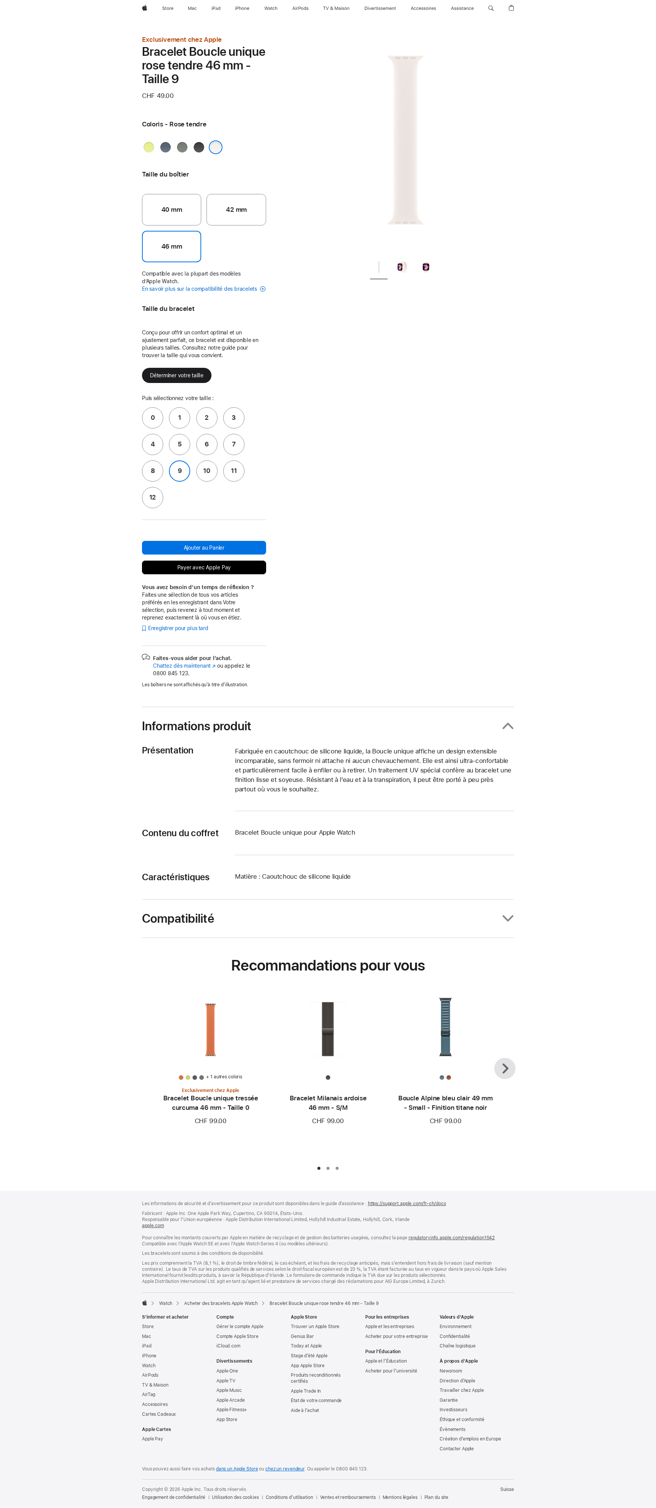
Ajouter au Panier (204, 548)
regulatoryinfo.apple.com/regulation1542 (451, 1237)
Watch (165, 1303)
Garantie (449, 1400)
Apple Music (229, 1390)
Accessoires (155, 1404)
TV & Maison (155, 1385)
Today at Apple (306, 1346)
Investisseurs (453, 1409)
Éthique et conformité (462, 1419)
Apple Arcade (230, 1400)
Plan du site (436, 1497)
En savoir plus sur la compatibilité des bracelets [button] (200, 289)
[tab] (379, 268)
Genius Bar (302, 1336)
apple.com (153, 1225)
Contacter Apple (457, 1448)
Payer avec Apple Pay (204, 567)
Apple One (227, 1371)
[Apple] (144, 1302)
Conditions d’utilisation (289, 1497)
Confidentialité (455, 1336)
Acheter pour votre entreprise (396, 1336)
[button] (491, 8)
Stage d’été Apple (309, 1355)
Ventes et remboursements (348, 1497)
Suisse (507, 1489)
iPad (146, 1346)
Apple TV (225, 1381)
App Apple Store (308, 1365)
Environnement (455, 1326)
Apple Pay (152, 1439)
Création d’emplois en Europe (470, 1439)
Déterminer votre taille (176, 375)
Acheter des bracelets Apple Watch (221, 1303)
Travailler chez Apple (462, 1390)
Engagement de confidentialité (173, 1497)
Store (147, 1326)
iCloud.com (228, 1346)
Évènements (452, 1429)
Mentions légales (400, 1497)
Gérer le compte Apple (239, 1326)
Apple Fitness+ (231, 1409)
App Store (226, 1419)
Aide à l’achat (305, 1410)
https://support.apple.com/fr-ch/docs (407, 1203)
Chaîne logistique (458, 1346)
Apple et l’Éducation (386, 1361)
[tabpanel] (405, 144)
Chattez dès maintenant (184, 666)
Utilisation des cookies (235, 1497)
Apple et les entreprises (389, 1326)
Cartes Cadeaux (159, 1414)
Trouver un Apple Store (315, 1326)
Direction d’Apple (457, 1381)
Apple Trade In (306, 1391)
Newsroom (451, 1371)
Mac (146, 1336)
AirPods (150, 1375)
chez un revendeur (284, 1469)
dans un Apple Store (237, 1469)
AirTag (148, 1394)
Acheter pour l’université (391, 1371)
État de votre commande (316, 1400)
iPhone (149, 1355)
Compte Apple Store (237, 1336)
